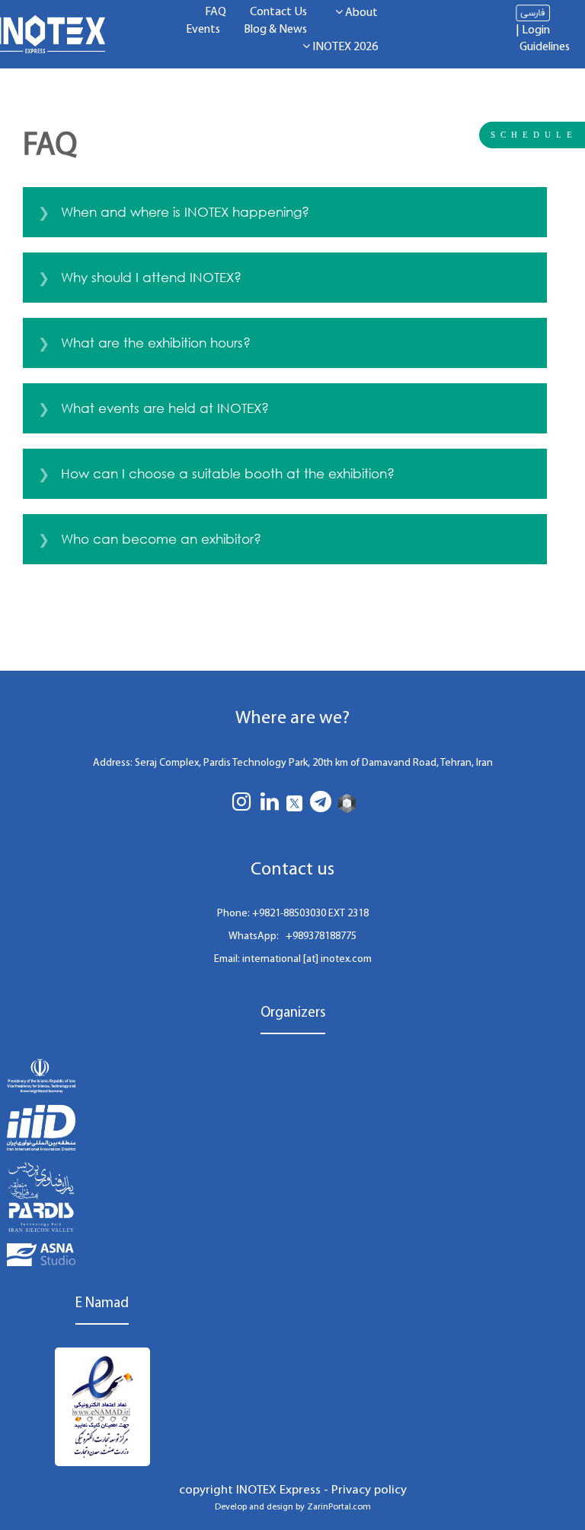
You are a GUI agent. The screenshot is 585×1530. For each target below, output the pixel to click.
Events (203, 30)
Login (536, 30)
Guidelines (544, 47)
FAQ (215, 12)
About (360, 13)
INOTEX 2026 (344, 47)
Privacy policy (369, 1490)
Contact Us (278, 12)
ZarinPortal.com (339, 1507)
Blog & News (275, 30)
